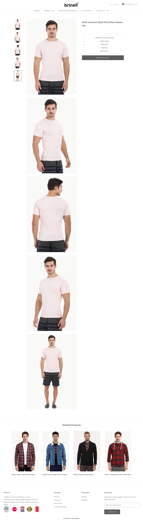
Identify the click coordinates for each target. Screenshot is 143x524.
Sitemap (83, 497)
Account (115, 4)
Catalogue (86, 10)
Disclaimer (84, 500)
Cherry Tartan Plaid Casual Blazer (23, 474)
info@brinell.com (131, 4)
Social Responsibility (60, 507)
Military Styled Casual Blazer (83, 474)
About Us (49, 10)
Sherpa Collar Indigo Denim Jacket (55, 474)
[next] (136, 452)
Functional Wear (67, 10)
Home (37, 10)
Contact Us (103, 10)
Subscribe (112, 512)
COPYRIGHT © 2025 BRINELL (71, 518)
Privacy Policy (58, 503)
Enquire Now (103, 58)
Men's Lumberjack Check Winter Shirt (118, 474)
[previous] (6, 452)
